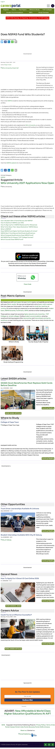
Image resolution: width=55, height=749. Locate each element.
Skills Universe (45, 727)
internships (38, 318)
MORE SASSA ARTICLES (13, 413)
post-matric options (45, 304)
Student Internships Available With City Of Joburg (21, 535)
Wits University (30, 125)
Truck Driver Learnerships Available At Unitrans (20, 509)
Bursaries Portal (34, 727)
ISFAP (26, 310)
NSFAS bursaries (10, 310)
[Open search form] (52, 5)
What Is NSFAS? (6, 229)
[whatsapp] (52, 744)
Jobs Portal (24, 727)
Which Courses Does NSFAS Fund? (12, 239)
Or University (33, 18)
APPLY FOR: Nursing (12, 18)
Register (6, 9)
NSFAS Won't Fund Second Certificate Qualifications (18, 233)
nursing (3, 308)
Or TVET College (43, 18)
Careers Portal (14, 727)
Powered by (24, 706)
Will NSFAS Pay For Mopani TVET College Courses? (17, 237)
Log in (3, 1)
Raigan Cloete (7, 64)
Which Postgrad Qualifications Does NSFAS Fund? (17, 235)
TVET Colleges (47, 9)
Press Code (27, 284)
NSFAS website (12, 163)
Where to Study (34, 9)
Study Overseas (43, 12)
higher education (29, 314)
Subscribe (27, 700)
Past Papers (22, 9)
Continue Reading (48, 408)
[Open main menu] (48, 6)
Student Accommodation (14, 12)
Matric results (11, 304)
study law (38, 306)
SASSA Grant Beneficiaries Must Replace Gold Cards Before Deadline (26, 384)
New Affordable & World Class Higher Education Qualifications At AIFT (27, 712)
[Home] (10, 6)
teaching (44, 306)
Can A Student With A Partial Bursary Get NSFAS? (17, 220)
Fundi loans (20, 310)
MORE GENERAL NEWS (13, 606)
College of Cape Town (10, 422)
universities (41, 314)
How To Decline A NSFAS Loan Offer (12, 223)
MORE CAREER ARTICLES (13, 649)
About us (23, 730)
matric (29, 302)
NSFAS (10, 101)
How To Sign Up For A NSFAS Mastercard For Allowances (19, 225)
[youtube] (49, 744)
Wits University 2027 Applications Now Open (27, 183)
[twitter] (45, 744)
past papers (17, 302)
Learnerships (27, 318)
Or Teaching (24, 18)
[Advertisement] (28, 484)
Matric (14, 9)
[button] (2, 42)
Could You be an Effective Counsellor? (16, 615)
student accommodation (33, 316)
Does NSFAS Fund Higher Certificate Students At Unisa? (19, 231)
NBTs (30, 12)
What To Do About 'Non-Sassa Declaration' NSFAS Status (19, 227)
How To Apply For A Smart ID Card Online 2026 (20, 578)
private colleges (14, 316)
